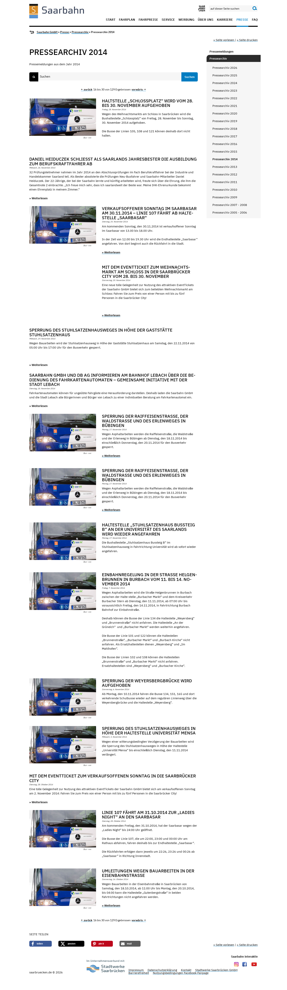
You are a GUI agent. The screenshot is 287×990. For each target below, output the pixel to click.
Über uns (205, 19)
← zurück (86, 89)
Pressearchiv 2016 (224, 144)
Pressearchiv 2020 (224, 113)
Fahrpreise (148, 19)
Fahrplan (127, 19)
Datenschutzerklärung (162, 970)
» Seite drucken (247, 40)
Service (168, 19)
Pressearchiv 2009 (224, 197)
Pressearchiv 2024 (224, 83)
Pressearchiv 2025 (224, 75)
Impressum (136, 970)
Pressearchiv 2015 (224, 151)
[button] (40, 944)
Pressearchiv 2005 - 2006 (229, 212)
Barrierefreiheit (138, 972)
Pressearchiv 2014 (225, 159)
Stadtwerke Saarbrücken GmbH (216, 970)
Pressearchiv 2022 (224, 98)
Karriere (225, 19)
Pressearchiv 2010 (224, 189)
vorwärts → (139, 89)
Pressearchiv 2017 (224, 136)
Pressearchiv (80, 32)
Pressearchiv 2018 (224, 129)
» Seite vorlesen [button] (224, 40)
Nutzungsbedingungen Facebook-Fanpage (181, 972)
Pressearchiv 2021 (224, 106)
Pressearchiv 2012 (224, 174)
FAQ (255, 19)
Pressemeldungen (221, 51)
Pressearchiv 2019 (224, 121)
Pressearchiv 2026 (224, 68)
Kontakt (186, 970)
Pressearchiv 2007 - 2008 (229, 205)
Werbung (186, 19)
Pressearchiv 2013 (224, 167)
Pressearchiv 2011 (224, 182)
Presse (242, 19)
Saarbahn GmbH (47, 32)
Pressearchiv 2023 (224, 90)
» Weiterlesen (38, 198)
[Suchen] (255, 8)
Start (110, 19)
